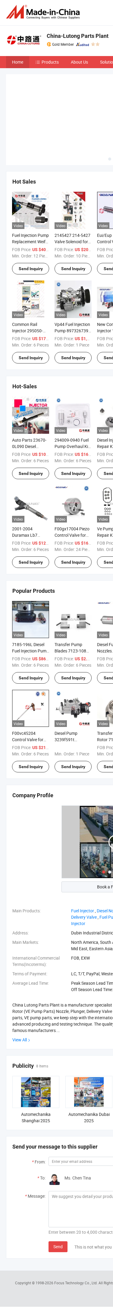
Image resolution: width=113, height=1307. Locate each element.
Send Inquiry (31, 268)
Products (50, 62)
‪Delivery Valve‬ (84, 917)
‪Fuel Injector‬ (82, 911)
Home (17, 62)
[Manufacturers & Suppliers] (44, 12)
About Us (79, 62)
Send (58, 1246)
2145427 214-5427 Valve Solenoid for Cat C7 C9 (72, 241)
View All (19, 1040)
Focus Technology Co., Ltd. (76, 1282)
